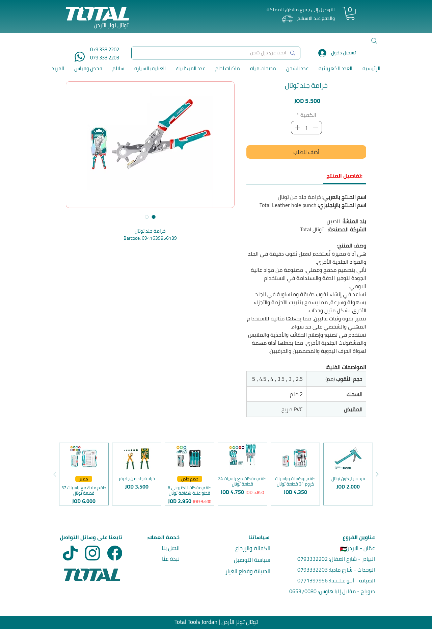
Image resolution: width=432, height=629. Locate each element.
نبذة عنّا (171, 558)
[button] (350, 13)
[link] (344, 176)
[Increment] (296, 127)
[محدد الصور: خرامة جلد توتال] (153, 216)
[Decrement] (316, 127)
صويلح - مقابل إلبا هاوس (347, 591)
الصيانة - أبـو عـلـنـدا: (351, 580)
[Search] (374, 41)
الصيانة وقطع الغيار (247, 571)
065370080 (303, 591)
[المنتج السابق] (377, 474)
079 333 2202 (104, 49)
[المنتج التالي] (55, 474)
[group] (216, 474)
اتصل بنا (171, 548)
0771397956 (312, 580)
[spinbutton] (306, 127)
